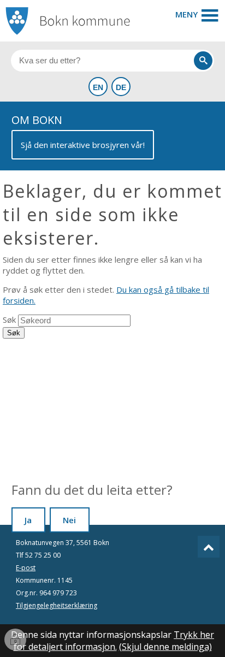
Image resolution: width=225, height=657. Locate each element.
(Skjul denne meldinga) (165, 647)
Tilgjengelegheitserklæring (56, 605)
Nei (69, 519)
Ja (28, 519)
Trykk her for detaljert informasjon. (114, 641)
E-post (25, 567)
